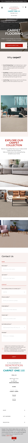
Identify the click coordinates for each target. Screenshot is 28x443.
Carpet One (4, 20)
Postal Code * (5, 315)
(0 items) (25, 7)
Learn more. (9, 435)
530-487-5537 (14, 15)
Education (6, 422)
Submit (14, 356)
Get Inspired (6, 416)
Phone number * (6, 297)
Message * (4, 332)
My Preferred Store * (6, 324)
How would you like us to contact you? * (11, 288)
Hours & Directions (12, 45)
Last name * (4, 274)
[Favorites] (23, 8)
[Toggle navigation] (2, 7)
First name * (4, 265)
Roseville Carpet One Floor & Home (14, 1)
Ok (14, 438)
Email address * (5, 306)
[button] (14, 292)
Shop (4, 410)
